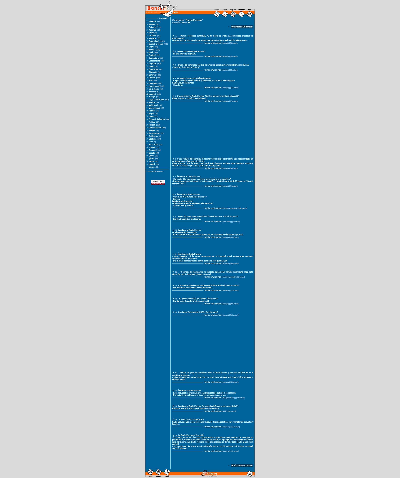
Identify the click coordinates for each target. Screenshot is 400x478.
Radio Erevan (155, 128)
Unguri (152, 164)
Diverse (152, 75)
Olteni (151, 116)
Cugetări (152, 64)
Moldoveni (153, 105)
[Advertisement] (157, 237)
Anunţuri (152, 30)
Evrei (151, 80)
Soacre (152, 147)
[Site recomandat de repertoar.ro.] (158, 184)
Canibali (152, 55)
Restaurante (154, 133)
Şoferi (151, 156)
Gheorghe (153, 83)
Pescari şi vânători (157, 119)
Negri (151, 114)
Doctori (152, 78)
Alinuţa (152, 24)
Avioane (152, 38)
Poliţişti (152, 125)
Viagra (152, 167)
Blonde (152, 50)
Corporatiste (154, 61)
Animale (152, 27)
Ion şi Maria (154, 89)
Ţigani (151, 161)
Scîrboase (153, 136)
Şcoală (152, 153)
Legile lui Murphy (156, 100)
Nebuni (152, 111)
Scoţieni (152, 139)
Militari (152, 102)
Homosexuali (154, 86)
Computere (154, 58)
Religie (152, 130)
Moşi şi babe (154, 108)
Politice (152, 122)
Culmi (151, 66)
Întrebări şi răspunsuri (152, 93)
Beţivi (151, 47)
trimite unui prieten (212, 43)
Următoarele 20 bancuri (241, 27)
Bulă (151, 52)
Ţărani (151, 159)
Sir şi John (153, 144)
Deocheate (153, 69)
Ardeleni (152, 35)
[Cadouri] (209, 477)
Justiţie (152, 97)
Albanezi (152, 21)
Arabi (151, 33)
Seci (151, 142)
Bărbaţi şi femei (156, 44)
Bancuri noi (154, 41)
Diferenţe (153, 72)
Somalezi (153, 150)
